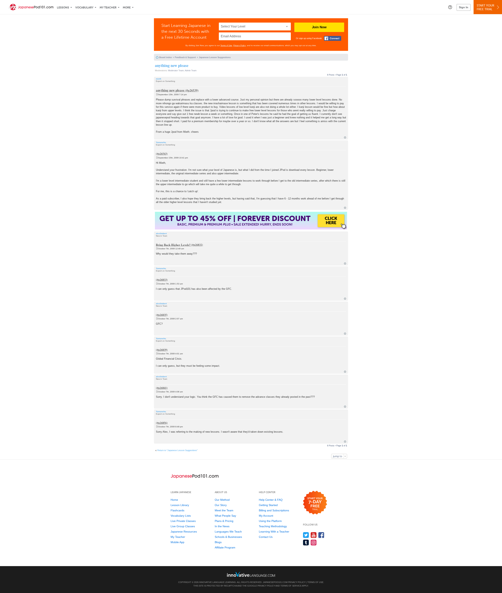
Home (174, 499)
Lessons (63, 7)
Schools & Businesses (228, 536)
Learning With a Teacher (274, 531)
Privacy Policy (239, 45)
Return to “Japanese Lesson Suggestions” (177, 450)
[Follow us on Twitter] (306, 535)
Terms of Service (290, 586)
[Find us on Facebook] (321, 535)
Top (345, 137)
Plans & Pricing (224, 521)
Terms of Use (226, 45)
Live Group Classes (183, 526)
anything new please (171, 65)
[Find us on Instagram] (314, 542)
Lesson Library (180, 505)
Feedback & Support (185, 57)
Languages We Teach (228, 531)
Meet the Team (224, 510)
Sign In (463, 7)
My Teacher (108, 7)
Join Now (319, 27)
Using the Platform (270, 521)
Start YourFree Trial (485, 7)
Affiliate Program (225, 547)
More (127, 7)
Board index (165, 57)
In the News (222, 526)
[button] (450, 7)
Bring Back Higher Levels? (173, 244)
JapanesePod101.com (275, 582)
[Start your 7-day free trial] (315, 503)
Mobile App (177, 542)
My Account (266, 515)
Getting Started (268, 505)
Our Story (221, 505)
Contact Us (266, 536)
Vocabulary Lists (181, 515)
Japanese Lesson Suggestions (215, 57)
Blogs (218, 542)
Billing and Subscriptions (274, 510)
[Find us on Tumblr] (306, 542)
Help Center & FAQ (271, 499)
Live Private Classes (183, 521)
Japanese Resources (184, 531)
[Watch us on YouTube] (314, 535)
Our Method (222, 499)
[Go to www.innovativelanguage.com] (251, 574)
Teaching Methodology (273, 526)
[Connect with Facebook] (333, 38)
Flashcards (177, 510)
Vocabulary (84, 7)
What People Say (225, 515)
